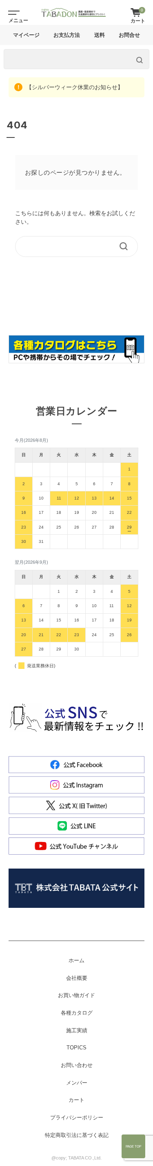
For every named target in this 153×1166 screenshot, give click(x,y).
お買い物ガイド (76, 995)
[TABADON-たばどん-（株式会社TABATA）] (74, 12)
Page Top (133, 1146)
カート (76, 1100)
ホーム (76, 960)
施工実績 (76, 1030)
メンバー (76, 1083)
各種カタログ (77, 1013)
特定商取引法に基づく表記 (77, 1135)
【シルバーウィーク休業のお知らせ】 (73, 87)
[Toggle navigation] (12, 12)
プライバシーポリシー (76, 1118)
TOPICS (76, 1048)
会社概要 (76, 978)
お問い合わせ (77, 1065)
